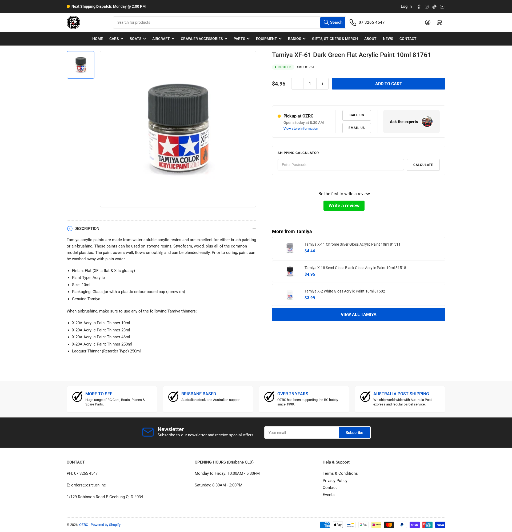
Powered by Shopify (106, 525)
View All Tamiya (359, 314)
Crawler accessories (202, 38)
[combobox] (229, 22)
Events (329, 494)
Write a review (344, 205)
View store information (300, 128)
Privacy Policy (335, 480)
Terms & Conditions (340, 473)
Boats (135, 38)
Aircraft (161, 38)
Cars (114, 38)
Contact (408, 38)
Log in (406, 6)
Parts (239, 38)
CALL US (357, 115)
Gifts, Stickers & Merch (335, 38)
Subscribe (354, 432)
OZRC (83, 525)
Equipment (266, 38)
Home (97, 38)
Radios (294, 38)
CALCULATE (423, 164)
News (388, 38)
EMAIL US (357, 127)
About (370, 38)
